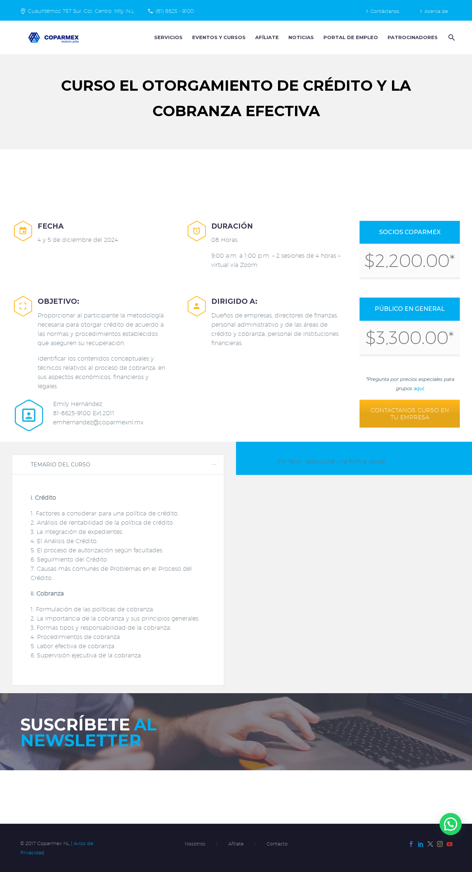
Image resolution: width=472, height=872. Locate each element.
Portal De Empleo (350, 37)
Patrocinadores (413, 37)
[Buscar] (451, 37)
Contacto (277, 843)
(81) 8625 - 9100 (175, 11)
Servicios (168, 37)
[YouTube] (449, 844)
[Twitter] (430, 844)
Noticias (301, 37)
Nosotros (195, 843)
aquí (418, 388)
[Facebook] (411, 844)
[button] (451, 824)
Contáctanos (385, 11)
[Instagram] (440, 844)
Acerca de (436, 11)
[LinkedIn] (421, 844)
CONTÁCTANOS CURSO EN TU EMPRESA (410, 414)
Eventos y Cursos (219, 37)
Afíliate (267, 37)
